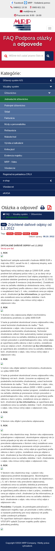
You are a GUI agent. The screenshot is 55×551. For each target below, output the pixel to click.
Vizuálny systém (11, 86)
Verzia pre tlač (7, 248)
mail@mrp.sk (29, 11)
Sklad (7, 111)
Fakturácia (9, 118)
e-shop (6, 180)
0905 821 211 (38, 7)
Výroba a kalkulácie (13, 143)
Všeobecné (8, 187)
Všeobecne (9, 168)
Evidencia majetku (13, 155)
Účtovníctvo (10, 93)
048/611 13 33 (20, 7)
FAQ (7, 214)
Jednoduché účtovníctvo (16, 99)
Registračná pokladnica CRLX (17, 174)
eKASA (6, 193)
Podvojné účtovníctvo (14, 105)
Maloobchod (10, 136)
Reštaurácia (10, 130)
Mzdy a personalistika (14, 124)
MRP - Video (10, 162)
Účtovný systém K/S (13, 80)
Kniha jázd (9, 149)
